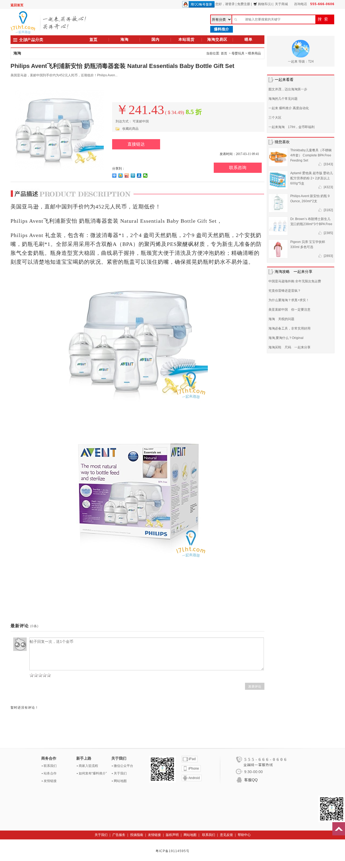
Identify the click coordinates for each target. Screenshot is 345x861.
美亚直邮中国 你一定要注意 (289, 309)
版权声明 (172, 835)
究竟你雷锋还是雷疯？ (284, 291)
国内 (155, 39)
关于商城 (281, 4)
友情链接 (50, 781)
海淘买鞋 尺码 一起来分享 (289, 347)
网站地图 (120, 781)
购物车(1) (265, 4)
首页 (93, 39)
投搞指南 (136, 835)
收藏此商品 (130, 129)
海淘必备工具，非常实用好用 (289, 328)
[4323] (328, 187)
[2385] (328, 233)
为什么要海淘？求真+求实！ (288, 300)
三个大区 (274, 117)
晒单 (248, 39)
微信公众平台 (123, 766)
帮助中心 (244, 835)
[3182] (328, 210)
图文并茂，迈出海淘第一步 (287, 89)
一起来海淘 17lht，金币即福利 (291, 127)
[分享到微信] (145, 175)
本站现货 (186, 39)
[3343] (328, 164)
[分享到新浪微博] (127, 175)
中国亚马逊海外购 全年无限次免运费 (294, 281)
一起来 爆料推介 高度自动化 (288, 108)
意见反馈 (226, 835)
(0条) (34, 626)
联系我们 (50, 766)
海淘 (124, 39)
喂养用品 (254, 53)
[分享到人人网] (139, 175)
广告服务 (118, 835)
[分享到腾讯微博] (133, 175)
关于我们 (120, 773)
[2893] (328, 256)
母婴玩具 (238, 53)
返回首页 (17, 5)
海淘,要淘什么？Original (285, 338)
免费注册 (243, 4)
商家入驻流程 (88, 766)
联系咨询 (237, 167)
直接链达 (136, 144)
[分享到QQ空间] (120, 175)
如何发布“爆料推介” (93, 773)
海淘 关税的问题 (281, 319)
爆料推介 (221, 29)
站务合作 (50, 773)
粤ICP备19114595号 (172, 851)
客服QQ (251, 780)
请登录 (230, 4)
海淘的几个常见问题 (283, 99)
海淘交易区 (217, 39)
